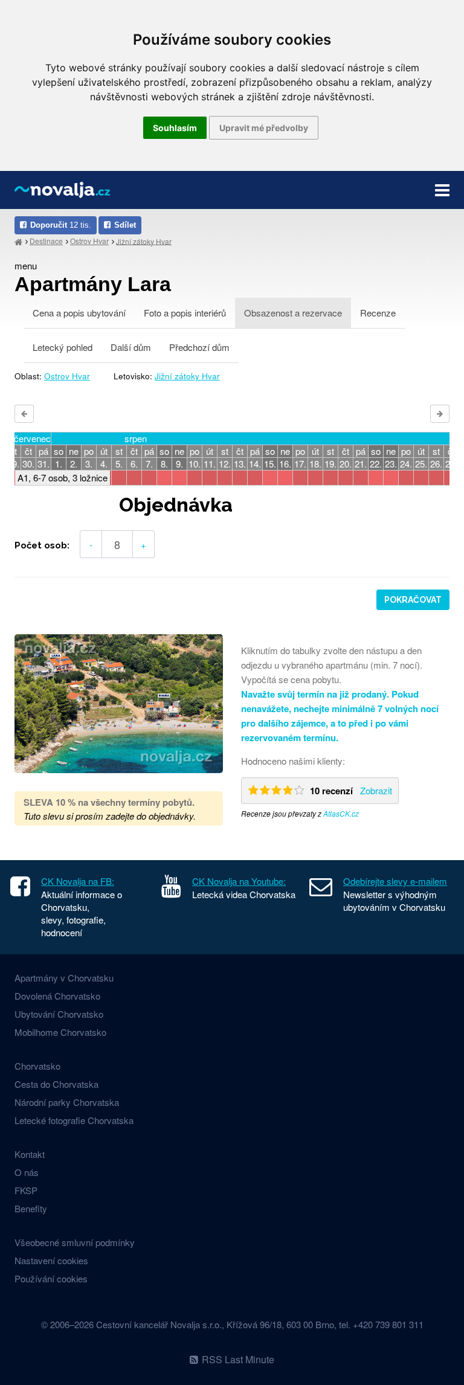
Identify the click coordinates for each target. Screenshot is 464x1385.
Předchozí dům (199, 347)
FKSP (25, 1190)
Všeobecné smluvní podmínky (74, 1242)
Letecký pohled (62, 347)
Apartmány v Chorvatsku (64, 977)
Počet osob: (41, 545)
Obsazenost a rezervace (293, 312)
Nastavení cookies (51, 1260)
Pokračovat (413, 600)
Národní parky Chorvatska (66, 1102)
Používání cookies (51, 1278)
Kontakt (29, 1154)
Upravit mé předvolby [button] (263, 128)
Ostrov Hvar (89, 241)
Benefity (30, 1208)
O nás (26, 1172)
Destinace (46, 241)
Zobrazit (376, 790)
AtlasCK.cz (341, 813)
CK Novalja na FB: (77, 881)
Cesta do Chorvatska (56, 1084)
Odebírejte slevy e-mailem (395, 881)
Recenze (378, 312)
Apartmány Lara (92, 283)
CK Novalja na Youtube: (239, 881)
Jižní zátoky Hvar (144, 241)
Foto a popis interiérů (185, 312)
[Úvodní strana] (18, 241)
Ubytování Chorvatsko (58, 1013)
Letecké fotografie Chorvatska (74, 1120)
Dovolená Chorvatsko (57, 995)
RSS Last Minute (238, 1359)
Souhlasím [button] (175, 128)
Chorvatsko (37, 1065)
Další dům (131, 347)
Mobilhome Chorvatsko (60, 1032)
